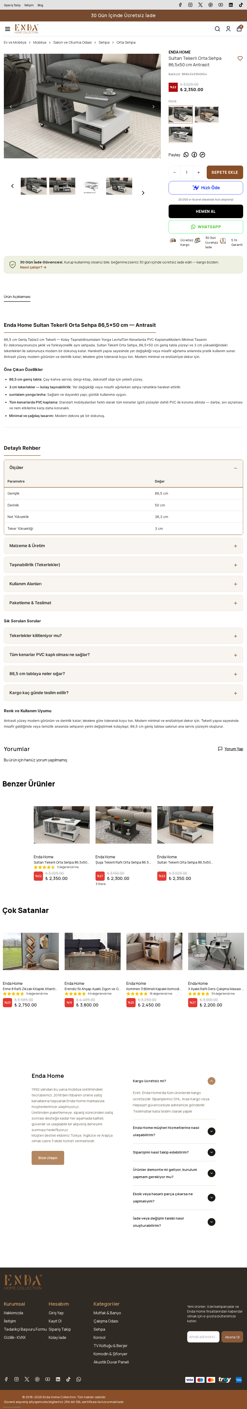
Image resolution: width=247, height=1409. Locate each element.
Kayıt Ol (55, 1321)
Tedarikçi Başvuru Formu (25, 1329)
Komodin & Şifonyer (111, 1353)
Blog (40, 5)
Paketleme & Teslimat (30, 602)
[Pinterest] (37, 1379)
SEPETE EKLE (225, 172)
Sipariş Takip (12, 5)
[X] (27, 1379)
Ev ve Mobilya (15, 42)
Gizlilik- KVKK (15, 1337)
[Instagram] (16, 1379)
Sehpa (104, 42)
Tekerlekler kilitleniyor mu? (35, 635)
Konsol (99, 1337)
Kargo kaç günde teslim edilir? (39, 692)
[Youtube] (47, 1379)
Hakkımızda (13, 1312)
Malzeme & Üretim (27, 545)
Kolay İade (57, 1337)
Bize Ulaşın (47, 1157)
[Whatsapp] (78, 1379)
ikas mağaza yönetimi (12, 1407)
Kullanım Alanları (25, 583)
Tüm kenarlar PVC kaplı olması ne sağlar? (49, 654)
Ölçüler (16, 467)
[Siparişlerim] (228, 29)
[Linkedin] (58, 1379)
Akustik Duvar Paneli (111, 1362)
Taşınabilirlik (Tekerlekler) (34, 564)
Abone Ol (232, 1337)
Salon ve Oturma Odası (72, 42)
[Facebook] (6, 1379)
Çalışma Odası (106, 1321)
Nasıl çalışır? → (33, 267)
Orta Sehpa (126, 42)
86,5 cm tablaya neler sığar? (37, 673)
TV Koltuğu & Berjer (111, 1345)
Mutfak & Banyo (107, 1312)
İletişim (29, 5)
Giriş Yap (56, 1312)
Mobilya (39, 42)
